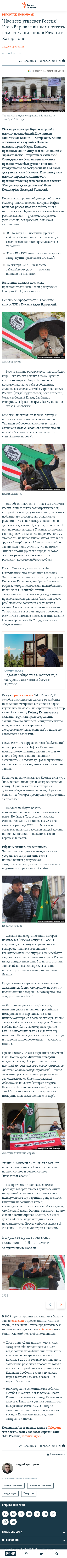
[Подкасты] (5, 1522)
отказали (17, 1321)
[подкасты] (26, 1553)
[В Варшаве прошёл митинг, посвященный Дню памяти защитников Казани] (33, 1272)
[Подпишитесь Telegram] (37, 1514)
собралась (46, 1329)
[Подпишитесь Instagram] (45, 1514)
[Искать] (57, 1553)
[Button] (27, 61)
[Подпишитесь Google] (5, 1514)
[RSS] (53, 1514)
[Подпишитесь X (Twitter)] (21, 1514)
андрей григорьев (13, 46)
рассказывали (24, 695)
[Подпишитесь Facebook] (13, 1514)
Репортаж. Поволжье (18, 14)
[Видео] (41, 1553)
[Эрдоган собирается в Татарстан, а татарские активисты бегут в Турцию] (33, 650)
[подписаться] (13, 1522)
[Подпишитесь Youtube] (29, 1514)
